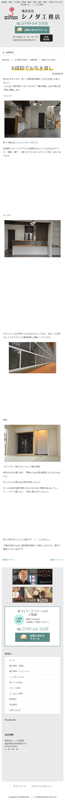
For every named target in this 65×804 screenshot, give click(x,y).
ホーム (12, 660)
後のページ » (56, 559)
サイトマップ (19, 786)
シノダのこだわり (16, 677)
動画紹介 (13, 699)
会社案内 (13, 704)
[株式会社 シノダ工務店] (32, 18)
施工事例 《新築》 (17, 666)
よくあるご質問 (16, 693)
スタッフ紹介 (15, 688)
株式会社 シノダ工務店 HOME (14, 60)
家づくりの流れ (16, 682)
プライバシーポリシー (41, 786)
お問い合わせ (15, 710)
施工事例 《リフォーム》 (20, 671)
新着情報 (33, 60)
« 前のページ (8, 559)
